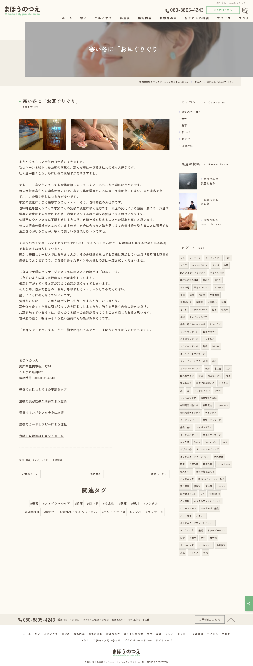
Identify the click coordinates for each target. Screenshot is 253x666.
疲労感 (213, 537)
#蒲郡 (123, 503)
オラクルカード (199, 309)
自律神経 (57, 460)
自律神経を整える (205, 471)
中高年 (224, 309)
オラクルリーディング (207, 449)
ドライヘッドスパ (189, 346)
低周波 (197, 486)
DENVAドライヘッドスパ (193, 272)
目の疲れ (212, 302)
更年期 (208, 486)
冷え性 (202, 294)
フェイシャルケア (198, 316)
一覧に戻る (94, 474)
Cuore (197, 442)
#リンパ (135, 512)
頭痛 (223, 302)
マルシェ (221, 486)
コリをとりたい (202, 390)
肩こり (217, 280)
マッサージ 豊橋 (210, 508)
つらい (217, 390)
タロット (200, 515)
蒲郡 (191, 294)
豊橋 (200, 530)
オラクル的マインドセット (207, 500)
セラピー (46, 460)
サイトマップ (164, 640)
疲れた (206, 280)
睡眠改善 (207, 464)
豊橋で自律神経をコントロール (41, 436)
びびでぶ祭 (186, 449)
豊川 (182, 294)
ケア (203, 537)
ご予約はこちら (223, 10)
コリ (225, 442)
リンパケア (215, 324)
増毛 (205, 346)
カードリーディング (190, 368)
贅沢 (200, 375)
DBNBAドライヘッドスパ (211, 478)
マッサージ (195, 258)
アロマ (192, 537)
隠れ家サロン (187, 375)
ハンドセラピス (199, 265)
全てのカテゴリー (193, 112)
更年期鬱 (214, 294)
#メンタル (151, 503)
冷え (228, 375)
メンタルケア (187, 478)
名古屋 (217, 368)
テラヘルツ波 (217, 272)
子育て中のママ (202, 287)
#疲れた (50, 512)
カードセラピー (213, 258)
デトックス (211, 412)
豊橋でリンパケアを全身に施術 (41, 412)
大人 (228, 368)
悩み (214, 309)
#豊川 (135, 503)
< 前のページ (30, 474)
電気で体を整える (205, 383)
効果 (226, 265)
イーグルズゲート (189, 434)
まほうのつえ (187, 530)
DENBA (215, 346)
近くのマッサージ (189, 338)
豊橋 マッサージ (212, 419)
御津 (207, 368)
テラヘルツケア (188, 397)
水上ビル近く (214, 375)
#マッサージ (154, 512)
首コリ (183, 309)
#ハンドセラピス (113, 512)
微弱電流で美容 (209, 397)
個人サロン (186, 471)
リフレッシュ (205, 545)
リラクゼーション (217, 530)
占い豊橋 (184, 500)
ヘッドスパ (208, 338)
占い (228, 258)
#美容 (34, 503)
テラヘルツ (222, 405)
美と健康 (184, 486)
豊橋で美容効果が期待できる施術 (43, 401)
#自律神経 (32, 512)
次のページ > (159, 474)
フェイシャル (223, 464)
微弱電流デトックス (190, 412)
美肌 (182, 552)
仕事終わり (186, 302)
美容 (28, 460)
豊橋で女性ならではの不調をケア (43, 389)
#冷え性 (108, 503)
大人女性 (218, 456)
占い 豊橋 (186, 515)
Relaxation (214, 493)
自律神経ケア (210, 331)
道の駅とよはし (188, 493)
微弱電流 (207, 405)
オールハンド (187, 545)
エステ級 (184, 442)
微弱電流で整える (189, 405)
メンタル (219, 287)
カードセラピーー (189, 419)
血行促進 (221, 545)
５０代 (183, 265)
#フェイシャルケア (56, 503)
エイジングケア (204, 427)
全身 (182, 537)
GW (202, 493)
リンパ (35, 460)
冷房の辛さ (186, 383)
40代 (205, 552)
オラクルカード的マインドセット (197, 522)
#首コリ (93, 503)
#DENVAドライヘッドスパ (78, 512)
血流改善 (194, 464)
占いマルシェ (211, 442)
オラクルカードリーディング (195, 456)
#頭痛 (78, 503)
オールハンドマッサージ (192, 353)
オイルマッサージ (212, 434)
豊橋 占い (186, 427)
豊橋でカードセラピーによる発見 (43, 424)
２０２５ (223, 383)
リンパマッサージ (189, 331)
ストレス (194, 552)
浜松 (214, 361)
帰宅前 (199, 302)
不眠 (182, 464)
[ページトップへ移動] (231, 619)
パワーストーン (188, 508)
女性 (21, 460)
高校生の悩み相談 (189, 280)
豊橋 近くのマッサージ (192, 324)
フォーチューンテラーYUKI (194, 361)
